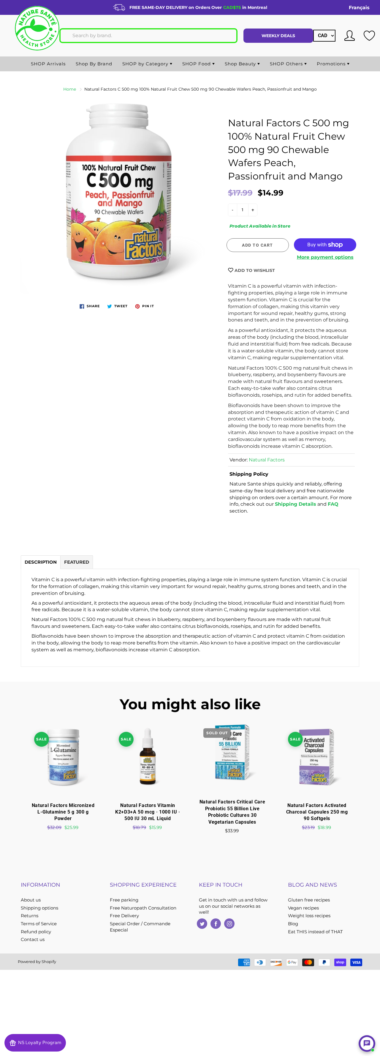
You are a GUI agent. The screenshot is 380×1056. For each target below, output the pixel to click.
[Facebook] (215, 923)
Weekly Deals (278, 35)
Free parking (124, 900)
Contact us (33, 939)
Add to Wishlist (254, 270)
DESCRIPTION (41, 562)
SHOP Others (287, 64)
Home (69, 89)
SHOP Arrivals (48, 64)
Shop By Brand (94, 64)
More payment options (325, 257)
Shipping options (39, 908)
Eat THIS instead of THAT (315, 931)
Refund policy (36, 931)
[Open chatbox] (367, 1043)
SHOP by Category (146, 64)
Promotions (332, 64)
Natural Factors (267, 460)
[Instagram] (229, 923)
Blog (293, 923)
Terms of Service (39, 923)
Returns (29, 915)
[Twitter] (202, 923)
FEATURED (76, 562)
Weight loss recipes (309, 915)
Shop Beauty (241, 64)
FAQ (333, 504)
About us (31, 900)
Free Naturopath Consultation (143, 908)
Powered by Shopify (37, 961)
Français (359, 7)
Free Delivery (124, 915)
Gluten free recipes (309, 900)
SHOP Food (197, 64)
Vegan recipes (303, 908)
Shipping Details (295, 504)
